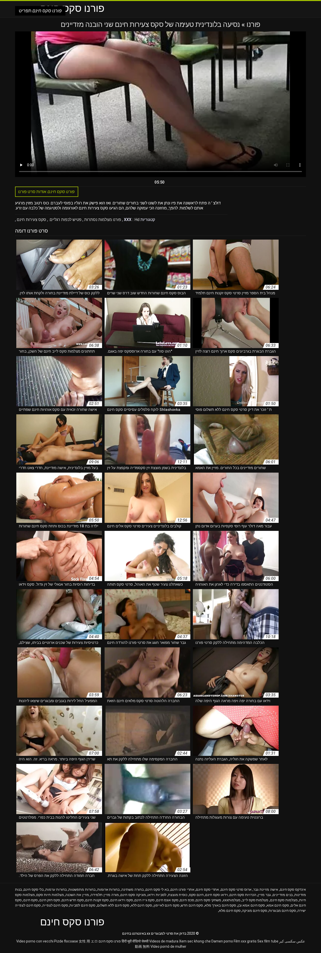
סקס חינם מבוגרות (282, 911)
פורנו (252, 24)
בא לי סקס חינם (157, 889)
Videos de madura (163, 941)
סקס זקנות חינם (97, 900)
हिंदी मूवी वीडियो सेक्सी (135, 941)
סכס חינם (187, 900)
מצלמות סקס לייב (255, 900)
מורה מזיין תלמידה (105, 895)
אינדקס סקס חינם (293, 889)
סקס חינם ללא (141, 905)
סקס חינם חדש (192, 905)
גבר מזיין (264, 895)
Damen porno (222, 941)
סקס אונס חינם (167, 900)
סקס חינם (30, 900)
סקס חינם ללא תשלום (113, 905)
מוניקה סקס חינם (133, 895)
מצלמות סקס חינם (284, 900)
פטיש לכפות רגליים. (65, 219)
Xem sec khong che (195, 941)
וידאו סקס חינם (216, 895)
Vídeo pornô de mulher (168, 946)
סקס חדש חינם (73, 900)
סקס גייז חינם (144, 900)
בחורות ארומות (108, 889)
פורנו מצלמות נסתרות (102, 219)
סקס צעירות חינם (31, 219)
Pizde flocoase (66, 941)
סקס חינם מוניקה (254, 911)
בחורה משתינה (132, 889)
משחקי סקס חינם (208, 900)
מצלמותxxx (231, 900)
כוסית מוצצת (178, 895)
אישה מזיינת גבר (265, 889)
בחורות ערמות (56, 889)
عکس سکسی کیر (292, 941)
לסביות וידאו (156, 895)
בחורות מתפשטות (82, 889)
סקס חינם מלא (229, 911)
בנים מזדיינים (283, 895)
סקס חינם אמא (278, 905)
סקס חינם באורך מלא (220, 905)
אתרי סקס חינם (207, 889)
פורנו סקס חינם (110, 941)
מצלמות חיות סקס (50, 895)
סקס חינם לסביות (82, 905)
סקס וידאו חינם (121, 900)
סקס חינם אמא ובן (251, 905)
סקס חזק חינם (49, 900)
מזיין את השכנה (77, 895)
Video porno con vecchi (34, 941)
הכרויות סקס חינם (242, 895)
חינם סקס (196, 895)
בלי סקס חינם (34, 889)
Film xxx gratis (245, 941)
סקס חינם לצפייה (55, 905)
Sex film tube (267, 941)
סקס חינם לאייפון (166, 905)
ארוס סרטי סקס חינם (236, 889)
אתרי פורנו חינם (182, 889)
